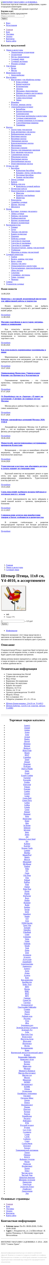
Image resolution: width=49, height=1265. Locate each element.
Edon (27, 771)
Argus (27, 732)
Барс (27, 978)
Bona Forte (27, 750)
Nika (27, 869)
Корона (27, 1062)
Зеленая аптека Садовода (27, 1028)
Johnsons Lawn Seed (27, 839)
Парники (15, 236)
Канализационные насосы (22, 143)
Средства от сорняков (20, 245)
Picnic (27, 891)
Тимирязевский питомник (27, 1150)
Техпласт (27, 1146)
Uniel (27, 934)
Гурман (27, 1009)
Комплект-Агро (27, 1059)
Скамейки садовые (19, 202)
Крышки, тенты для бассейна (28, 173)
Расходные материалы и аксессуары (31, 116)
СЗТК (27, 1137)
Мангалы (20, 193)
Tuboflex (27, 930)
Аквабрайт (27, 962)
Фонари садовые (18, 64)
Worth (27, 946)
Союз (27, 1141)
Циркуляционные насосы (22, 164)
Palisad (27, 880)
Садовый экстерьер (19, 61)
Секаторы (15, 273)
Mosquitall (27, 862)
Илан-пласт (27, 1037)
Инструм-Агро (27, 1039)
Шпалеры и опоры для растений (25, 252)
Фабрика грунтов (27, 1159)
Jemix (27, 834)
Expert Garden (27, 775)
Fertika (27, 782)
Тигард (27, 1148)
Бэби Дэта (27, 984)
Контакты (10, 39)
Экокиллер (27, 1182)
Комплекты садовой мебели (28, 186)
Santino (27, 907)
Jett (27, 837)
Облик (27, 1089)
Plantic (27, 894)
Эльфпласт (27, 1189)
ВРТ (27, 996)
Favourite (27, 780)
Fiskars (27, 787)
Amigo (27, 730)
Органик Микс (27, 1098)
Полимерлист (27, 1105)
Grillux (27, 805)
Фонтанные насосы (19, 159)
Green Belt (27, 798)
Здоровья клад (27, 1025)
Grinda (27, 807)
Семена (9, 282)
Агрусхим (27, 959)
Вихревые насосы (18, 139)
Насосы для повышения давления (25, 150)
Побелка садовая (18, 238)
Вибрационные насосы (21, 134)
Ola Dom (27, 875)
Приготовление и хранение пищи (25, 191)
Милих (27, 1077)
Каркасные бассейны (25, 170)
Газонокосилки (22, 114)
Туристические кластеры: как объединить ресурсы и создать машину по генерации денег (24, 467)
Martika (27, 853)
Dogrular (27, 764)
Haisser (27, 812)
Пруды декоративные (20, 57)
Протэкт (27, 1109)
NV (27, 871)
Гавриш (27, 998)
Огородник (27, 1091)
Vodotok (27, 943)
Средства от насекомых (21, 243)
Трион (27, 1152)
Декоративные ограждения (22, 52)
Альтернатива (27, 964)
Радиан (27, 1112)
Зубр (27, 1032)
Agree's (27, 725)
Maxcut (27, 859)
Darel (27, 759)
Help (27, 816)
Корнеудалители (23, 84)
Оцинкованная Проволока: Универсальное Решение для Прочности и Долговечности (20, 374)
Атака (27, 973)
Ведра (13, 68)
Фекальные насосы (19, 157)
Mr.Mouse (27, 864)
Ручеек (27, 1127)
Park (27, 884)
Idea (27, 823)
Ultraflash (27, 932)
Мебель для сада (18, 184)
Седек (27, 1134)
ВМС (27, 991)
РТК (27, 1123)
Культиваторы (22, 86)
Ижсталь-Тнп (27, 1034)
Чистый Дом (27, 1175)
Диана (27, 1012)
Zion (27, 953)
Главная (9, 30)
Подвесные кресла (19, 189)
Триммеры (20, 125)
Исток (27, 1046)
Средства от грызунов (20, 241)
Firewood (27, 784)
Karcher (27, 846)
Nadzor (27, 866)
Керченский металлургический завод (27, 1052)
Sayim (27, 909)
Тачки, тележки (17, 277)
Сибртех (27, 1139)
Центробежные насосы (21, 161)
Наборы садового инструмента (29, 93)
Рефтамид (27, 1121)
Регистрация (11, 25)
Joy (27, 841)
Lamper (27, 850)
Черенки (14, 279)
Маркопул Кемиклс (27, 1071)
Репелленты (16, 200)
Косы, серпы (16, 261)
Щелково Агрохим (27, 1180)
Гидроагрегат (27, 1005)
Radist (27, 900)
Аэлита (27, 975)
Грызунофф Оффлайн (27, 1007)
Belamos (27, 744)
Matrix (27, 857)
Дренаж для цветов (19, 232)
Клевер (27, 1055)
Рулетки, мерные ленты (21, 104)
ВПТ (27, 993)
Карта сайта (11, 41)
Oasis (27, 873)
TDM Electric (27, 923)
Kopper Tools (27, 848)
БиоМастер (27, 982)
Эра (27, 1193)
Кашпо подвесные (19, 234)
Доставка (10, 34)
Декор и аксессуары (14, 50)
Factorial (27, 778)
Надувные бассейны (25, 175)
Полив (9, 209)
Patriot (27, 887)
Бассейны (15, 168)
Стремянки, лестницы (20, 275)
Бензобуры (20, 109)
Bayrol (27, 741)
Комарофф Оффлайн (27, 1057)
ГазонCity (27, 1000)
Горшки (14, 227)
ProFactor (27, 896)
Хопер (27, 1168)
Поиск (27, 1102)
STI (27, 918)
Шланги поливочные (20, 223)
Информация (11, 631)
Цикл (27, 1171)
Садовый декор (17, 59)
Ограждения (16, 55)
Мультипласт (27, 1084)
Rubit (27, 905)
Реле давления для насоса (22, 152)
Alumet (27, 728)
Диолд (27, 1014)
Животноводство (13, 73)
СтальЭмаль (27, 1143)
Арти (27, 971)
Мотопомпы (16, 145)
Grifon (27, 803)
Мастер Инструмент (27, 1073)
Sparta (27, 916)
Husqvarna (27, 819)
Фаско (27, 1162)
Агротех (27, 957)
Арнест (27, 968)
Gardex (27, 791)
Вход (8, 23)
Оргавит (27, 1096)
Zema (27, 950)
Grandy (27, 794)
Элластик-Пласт (27, 1187)
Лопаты (19, 89)
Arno (27, 735)
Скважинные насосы (20, 154)
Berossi (27, 746)
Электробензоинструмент (22, 107)
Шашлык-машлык (27, 1177)
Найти (4, 19)
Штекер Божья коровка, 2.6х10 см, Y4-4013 (24, 703)
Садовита (27, 1132)
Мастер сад (27, 1075)
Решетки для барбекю (25, 195)
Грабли (14, 257)
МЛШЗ (27, 1082)
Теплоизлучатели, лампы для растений (27, 248)
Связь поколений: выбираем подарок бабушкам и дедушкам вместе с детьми (23, 493)
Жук (27, 1023)
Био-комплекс (27, 980)
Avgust (27, 737)
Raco (27, 898)
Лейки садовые (17, 213)
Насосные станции (19, 148)
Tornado (27, 928)
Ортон (27, 1100)
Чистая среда (27, 1173)
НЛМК (27, 1087)
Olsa (27, 878)
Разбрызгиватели (18, 218)
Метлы (14, 70)
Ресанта (27, 1118)
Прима (27, 1107)
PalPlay (27, 882)
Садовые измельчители (26, 118)
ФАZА (27, 1157)
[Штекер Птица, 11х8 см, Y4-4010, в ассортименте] (13, 610)
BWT (27, 755)
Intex (27, 832)
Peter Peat (27, 889)
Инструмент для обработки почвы (25, 79)
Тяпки (18, 100)
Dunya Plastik (27, 769)
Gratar (27, 796)
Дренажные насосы (19, 141)
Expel (27, 773)
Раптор (27, 1114)
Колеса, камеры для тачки (22, 259)
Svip (27, 921)
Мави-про (27, 1066)
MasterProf (27, 855)
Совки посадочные (24, 98)
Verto (27, 939)
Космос (27, 1064)
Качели (14, 182)
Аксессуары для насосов (21, 129)
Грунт (13, 229)
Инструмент (11, 77)
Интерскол (27, 1043)
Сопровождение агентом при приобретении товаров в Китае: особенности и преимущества (22, 516)
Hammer (27, 814)
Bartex (27, 739)
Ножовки (15, 102)
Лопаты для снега (18, 263)
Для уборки (11, 66)
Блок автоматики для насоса (23, 132)
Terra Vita (27, 925)
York (27, 948)
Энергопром (27, 1191)
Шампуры (20, 198)
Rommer (27, 903)
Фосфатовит (27, 1166)
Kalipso (27, 844)
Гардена (27, 1003)
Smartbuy (27, 914)
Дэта (27, 1021)
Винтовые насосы (19, 136)
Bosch (27, 753)
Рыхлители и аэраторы (26, 95)
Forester (27, 789)
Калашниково (27, 1048)
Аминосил (27, 966)
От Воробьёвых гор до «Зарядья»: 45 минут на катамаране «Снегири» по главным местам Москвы (22, 398)
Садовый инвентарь (14, 254)
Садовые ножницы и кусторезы (29, 120)
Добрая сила (27, 1016)
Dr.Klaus (27, 766)
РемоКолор (27, 1116)
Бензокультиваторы (24, 111)
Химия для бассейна (25, 177)
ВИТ (27, 987)
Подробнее (5, 315)
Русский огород (27, 1125)
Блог (8, 32)
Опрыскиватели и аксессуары (24, 266)
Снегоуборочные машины (27, 123)
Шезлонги (15, 207)
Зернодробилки (17, 75)
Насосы (9, 127)
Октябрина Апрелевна (27, 1093)
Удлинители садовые (15, 284)
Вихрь (27, 989)
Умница (27, 1155)
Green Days (27, 800)
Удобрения (15, 250)
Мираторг (27, 1080)
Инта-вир (27, 1041)
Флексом (27, 1164)
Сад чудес (27, 1130)
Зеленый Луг (27, 1030)
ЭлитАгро (27, 1184)
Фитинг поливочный (20, 220)
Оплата (9, 36)
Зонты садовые (17, 179)
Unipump (27, 937)
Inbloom (27, 828)
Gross (27, 809)
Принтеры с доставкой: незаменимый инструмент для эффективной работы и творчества (23, 300)
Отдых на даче (12, 166)
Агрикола (27, 955)
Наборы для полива (19, 216)
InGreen (27, 830)
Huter (27, 821)
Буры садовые (22, 82)
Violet (27, 941)
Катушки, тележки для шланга (24, 211)
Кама (27, 1050)
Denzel (27, 762)
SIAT (27, 912)
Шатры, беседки (18, 204)
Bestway (27, 748)
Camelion (27, 757)
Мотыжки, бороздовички (27, 91)
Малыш (27, 1068)
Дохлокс (27, 1018)
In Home (27, 825)
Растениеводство (13, 225)
